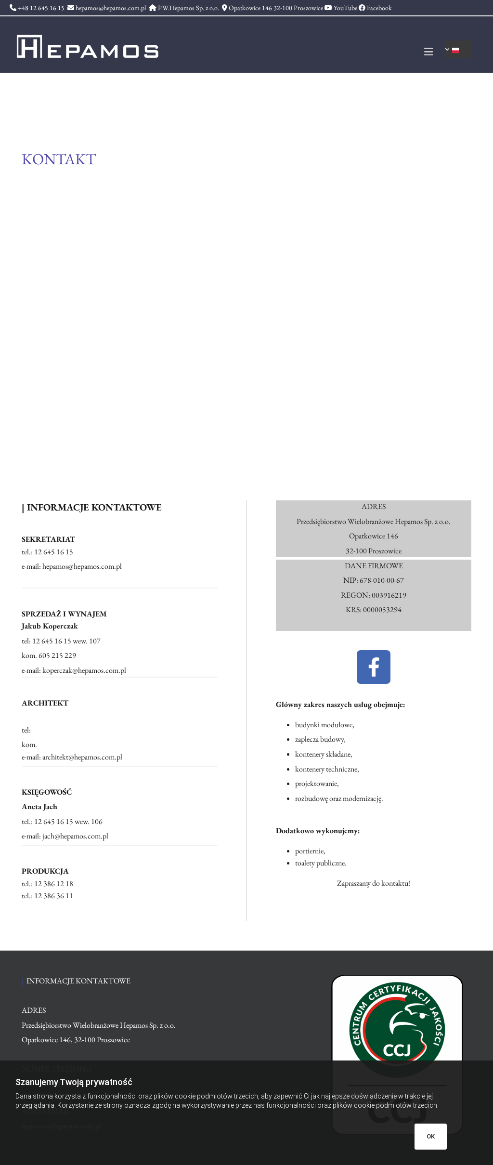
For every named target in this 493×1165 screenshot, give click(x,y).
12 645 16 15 (53, 821)
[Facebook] (373, 667)
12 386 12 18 (53, 883)
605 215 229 (57, 655)
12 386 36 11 (53, 895)
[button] (304, 53)
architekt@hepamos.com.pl (82, 757)
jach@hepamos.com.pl (75, 836)
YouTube (345, 7)
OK (431, 1136)
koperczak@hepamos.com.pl (84, 670)
